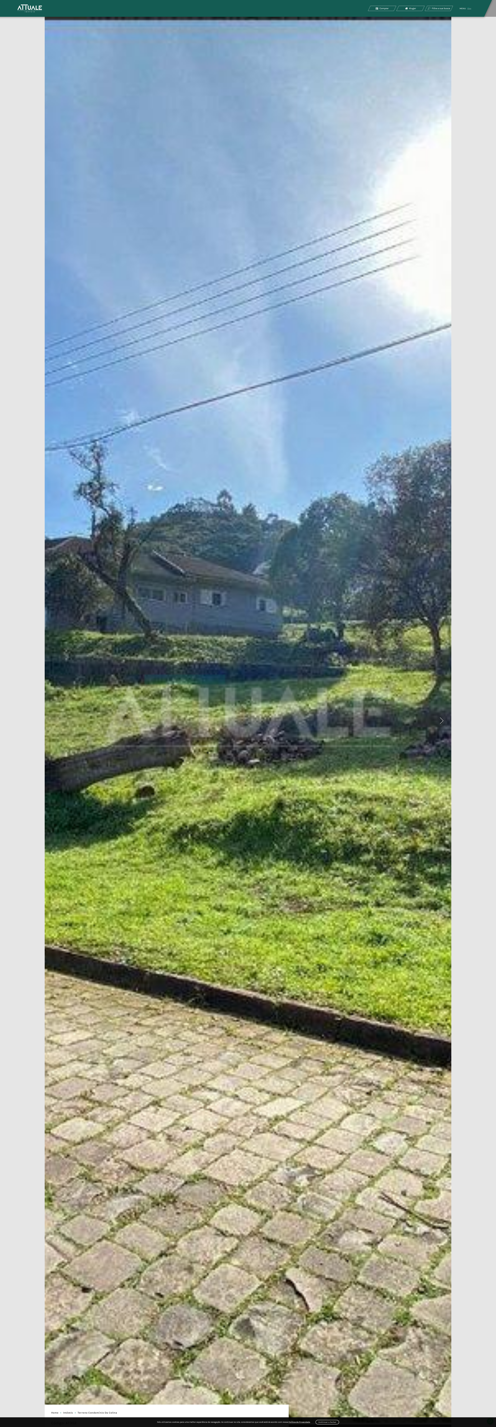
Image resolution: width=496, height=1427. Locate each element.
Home (55, 1412)
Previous (54, 720)
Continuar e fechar (327, 1422)
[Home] (29, 8)
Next (441, 720)
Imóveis (68, 1412)
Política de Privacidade (299, 1422)
